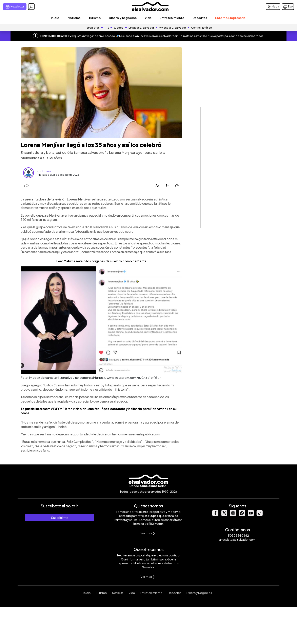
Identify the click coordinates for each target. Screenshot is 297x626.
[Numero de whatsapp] (242, 515)
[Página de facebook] (215, 515)
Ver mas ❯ (147, 533)
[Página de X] (224, 515)
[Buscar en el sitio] (31, 6)
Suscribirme (59, 517)
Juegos (118, 27)
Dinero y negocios (123, 18)
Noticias (73, 18)
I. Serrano (48, 171)
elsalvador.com (168, 36)
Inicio (55, 18)
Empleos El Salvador (141, 27)
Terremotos (92, 27)
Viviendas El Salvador (172, 27)
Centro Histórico (201, 27)
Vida (148, 18)
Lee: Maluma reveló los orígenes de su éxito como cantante (101, 261)
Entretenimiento (172, 18)
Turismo (94, 18)
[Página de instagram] (233, 515)
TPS (106, 27)
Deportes (200, 18)
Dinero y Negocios (199, 593)
